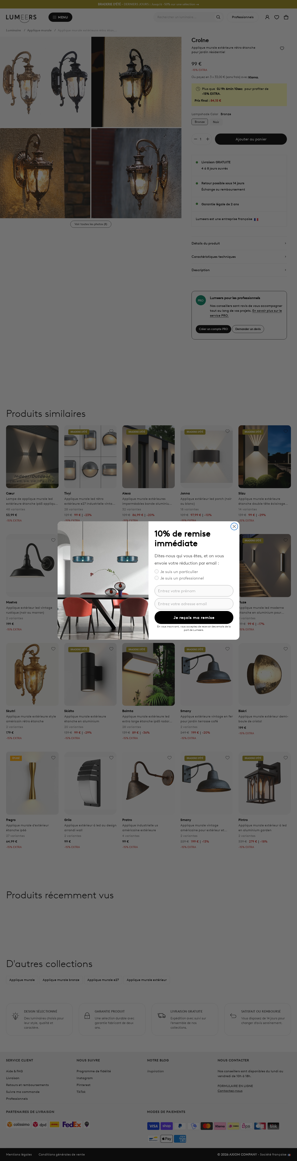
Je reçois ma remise (194, 617)
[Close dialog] (234, 526)
